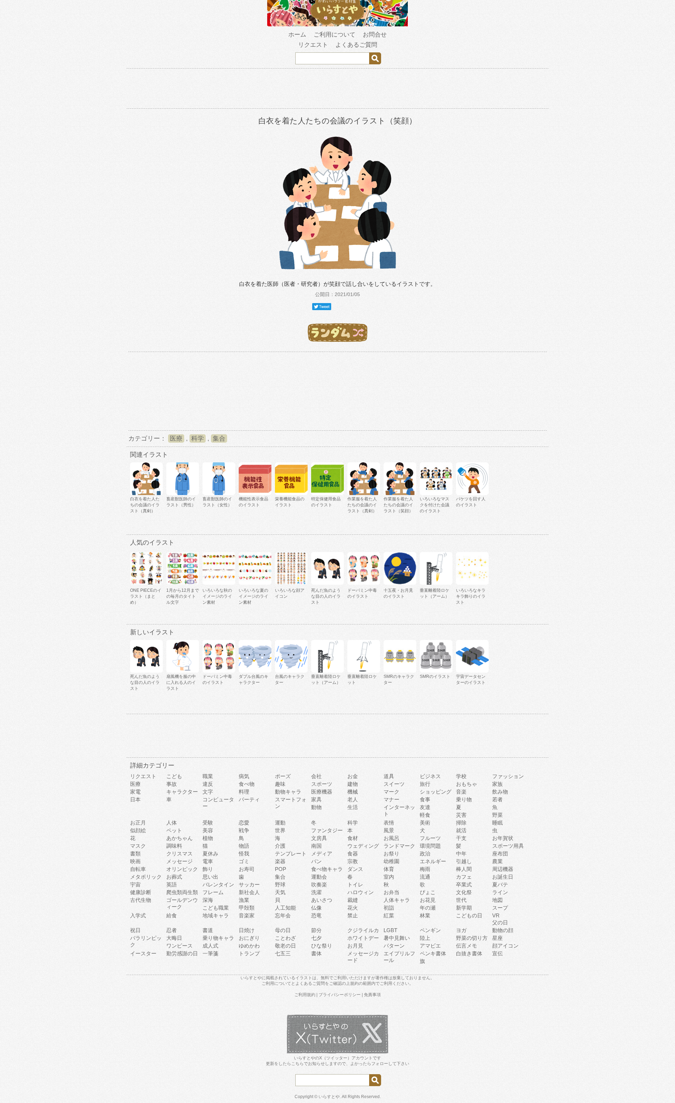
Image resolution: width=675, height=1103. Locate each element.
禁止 (352, 915)
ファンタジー (327, 830)
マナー (391, 799)
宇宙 (135, 884)
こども (174, 776)
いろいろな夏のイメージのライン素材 (253, 596)
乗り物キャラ (218, 938)
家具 (316, 799)
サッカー (249, 884)
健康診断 (140, 892)
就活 (461, 830)
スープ (500, 908)
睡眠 (497, 823)
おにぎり (249, 938)
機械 (352, 792)
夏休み (210, 854)
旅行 (425, 784)
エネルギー (433, 861)
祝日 (135, 930)
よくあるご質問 (356, 44)
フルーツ (430, 838)
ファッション (508, 776)
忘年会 (283, 915)
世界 (280, 830)
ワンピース (179, 946)
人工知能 (285, 908)
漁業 (244, 900)
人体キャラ (397, 900)
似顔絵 (138, 830)
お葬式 (174, 877)
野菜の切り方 (472, 938)
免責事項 (372, 994)
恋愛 (244, 823)
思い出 (210, 877)
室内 (389, 877)
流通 (425, 877)
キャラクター (182, 792)
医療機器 (321, 792)
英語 (171, 884)
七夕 (316, 938)
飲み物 (500, 792)
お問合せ (375, 34)
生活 (352, 807)
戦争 (244, 830)
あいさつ (321, 900)
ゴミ (244, 861)
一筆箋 (210, 953)
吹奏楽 (319, 884)
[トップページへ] (337, 25)
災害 (461, 815)
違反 (207, 784)
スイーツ (394, 784)
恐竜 (316, 915)
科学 (197, 438)
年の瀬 (428, 908)
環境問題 (430, 846)
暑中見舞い (397, 938)
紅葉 (389, 915)
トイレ (355, 884)
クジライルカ (363, 930)
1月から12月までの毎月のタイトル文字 (182, 596)
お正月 (138, 823)
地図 (497, 900)
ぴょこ (428, 892)
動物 (316, 807)
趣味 (280, 784)
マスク (138, 846)
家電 (135, 792)
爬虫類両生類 (182, 892)
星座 (497, 938)
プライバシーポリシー (340, 994)
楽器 (280, 861)
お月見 (355, 946)
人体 (171, 823)
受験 (207, 823)
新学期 (464, 908)
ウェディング (363, 846)
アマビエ (430, 946)
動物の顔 (502, 930)
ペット (174, 830)
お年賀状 (502, 838)
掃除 (461, 823)
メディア (321, 854)
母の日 (283, 930)
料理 (244, 792)
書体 (316, 953)
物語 (244, 846)
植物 (207, 838)
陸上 (425, 938)
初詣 (389, 908)
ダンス (355, 869)
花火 (352, 908)
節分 (316, 930)
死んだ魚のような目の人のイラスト (326, 596)
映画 (135, 861)
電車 (207, 861)
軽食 (425, 815)
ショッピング (435, 792)
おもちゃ (466, 784)
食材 (352, 838)
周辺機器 (502, 869)
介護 (280, 846)
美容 (207, 830)
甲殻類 (247, 908)
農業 (497, 861)
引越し (464, 861)
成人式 (210, 946)
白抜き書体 (469, 953)
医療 (176, 438)
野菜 (497, 815)
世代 (461, 900)
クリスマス (179, 854)
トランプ (249, 953)
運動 (280, 823)
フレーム (213, 892)
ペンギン (430, 930)
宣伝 (497, 953)
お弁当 (391, 892)
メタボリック (146, 877)
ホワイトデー (363, 938)
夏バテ (500, 884)
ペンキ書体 (433, 953)
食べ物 (247, 784)
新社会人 (249, 892)
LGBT (390, 930)
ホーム (297, 34)
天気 (280, 892)
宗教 (352, 861)
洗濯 (316, 892)
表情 (389, 823)
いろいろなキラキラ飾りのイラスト (471, 596)
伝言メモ (466, 946)
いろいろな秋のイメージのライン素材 (217, 596)
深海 (207, 900)
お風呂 (391, 838)
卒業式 (464, 884)
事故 (171, 784)
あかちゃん (179, 838)
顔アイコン (505, 946)
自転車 (138, 869)
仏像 (316, 908)
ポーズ (283, 776)
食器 (352, 854)
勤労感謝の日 (182, 953)
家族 (497, 784)
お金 (352, 776)
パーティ (249, 799)
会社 (316, 776)
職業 (207, 776)
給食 (171, 915)
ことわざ (285, 938)
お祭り (391, 854)
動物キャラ (288, 792)
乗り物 (464, 799)
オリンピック (182, 869)
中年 (461, 854)
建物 (352, 784)
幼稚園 (391, 861)
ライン (500, 892)
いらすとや (329, 1096)
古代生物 (140, 900)
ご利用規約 (304, 994)
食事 (425, 799)
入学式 (138, 915)
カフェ (464, 877)
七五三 (283, 953)
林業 (425, 915)
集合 (219, 438)
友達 (425, 807)
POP (280, 869)
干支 (461, 838)
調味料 (174, 846)
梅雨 (425, 869)
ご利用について (334, 34)
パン (316, 861)
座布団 (500, 854)
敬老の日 (285, 946)
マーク (391, 792)
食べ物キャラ (327, 869)
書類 (135, 854)
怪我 (244, 854)
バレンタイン (218, 884)
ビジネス (430, 776)
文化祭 (464, 892)
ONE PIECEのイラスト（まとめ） (145, 596)
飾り (207, 869)
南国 (316, 846)
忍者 (171, 930)
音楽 (461, 792)
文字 (207, 792)
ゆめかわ (249, 946)
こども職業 (215, 908)
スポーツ (321, 784)
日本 (135, 799)
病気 (244, 776)
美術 (425, 823)
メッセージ (179, 861)
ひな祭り (321, 946)
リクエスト (313, 44)
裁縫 (352, 900)
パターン (394, 946)
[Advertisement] (337, 89)
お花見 (428, 900)
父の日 (500, 922)
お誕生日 (502, 877)
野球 (280, 884)
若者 (497, 799)
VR (496, 915)
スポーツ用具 (508, 846)
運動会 (319, 877)
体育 (389, 869)
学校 (461, 776)
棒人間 (464, 869)
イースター (143, 953)
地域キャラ (215, 915)
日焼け (247, 930)
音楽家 (247, 915)
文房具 (319, 838)
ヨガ (461, 930)
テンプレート (291, 854)
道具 (389, 776)
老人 (352, 799)
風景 (389, 830)
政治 (425, 854)
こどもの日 (469, 915)
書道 (207, 930)
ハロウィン (360, 892)
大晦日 (174, 938)
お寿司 (247, 869)
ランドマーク (399, 846)
